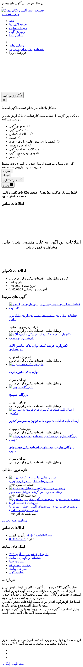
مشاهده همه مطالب (14, 520)
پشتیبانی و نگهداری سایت (25, 557)
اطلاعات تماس (19, 134)
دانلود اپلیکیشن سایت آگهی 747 (28, 554)
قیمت (13, 137)
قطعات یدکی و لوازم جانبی (26, 49)
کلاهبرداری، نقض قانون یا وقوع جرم (32, 141)
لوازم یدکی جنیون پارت (24, 372)
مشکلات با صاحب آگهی (24, 149)
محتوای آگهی (17, 126)
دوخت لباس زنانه (20, 565)
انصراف (7, 171)
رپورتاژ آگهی (17, 31)
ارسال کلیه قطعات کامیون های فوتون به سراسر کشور (44, 421)
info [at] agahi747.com (39, 535)
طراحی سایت (18, 568)
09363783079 (17, 539)
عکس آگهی (17, 130)
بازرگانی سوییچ (18, 394)
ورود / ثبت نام (10, 14)
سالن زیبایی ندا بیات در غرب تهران (31, 481)
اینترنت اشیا (16, 561)
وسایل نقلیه (16, 45)
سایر (12, 157)
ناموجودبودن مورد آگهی (24, 153)
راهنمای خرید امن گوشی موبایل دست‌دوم (35, 492)
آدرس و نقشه (18, 145)
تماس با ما (16, 35)
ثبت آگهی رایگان (29, 10)
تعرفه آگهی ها (18, 24)
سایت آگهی (16, 572)
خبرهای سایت (18, 28)
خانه (12, 20)
